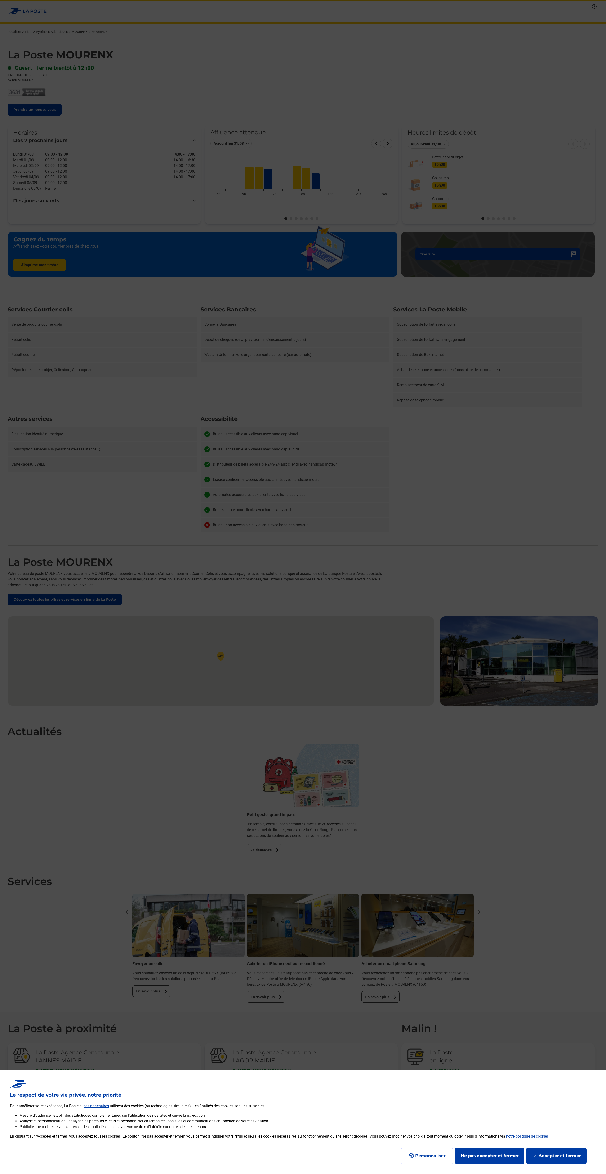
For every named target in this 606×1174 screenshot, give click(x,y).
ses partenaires (96, 1106)
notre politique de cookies (527, 1136)
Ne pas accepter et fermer (490, 1155)
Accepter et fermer (560, 1155)
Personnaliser (430, 1155)
